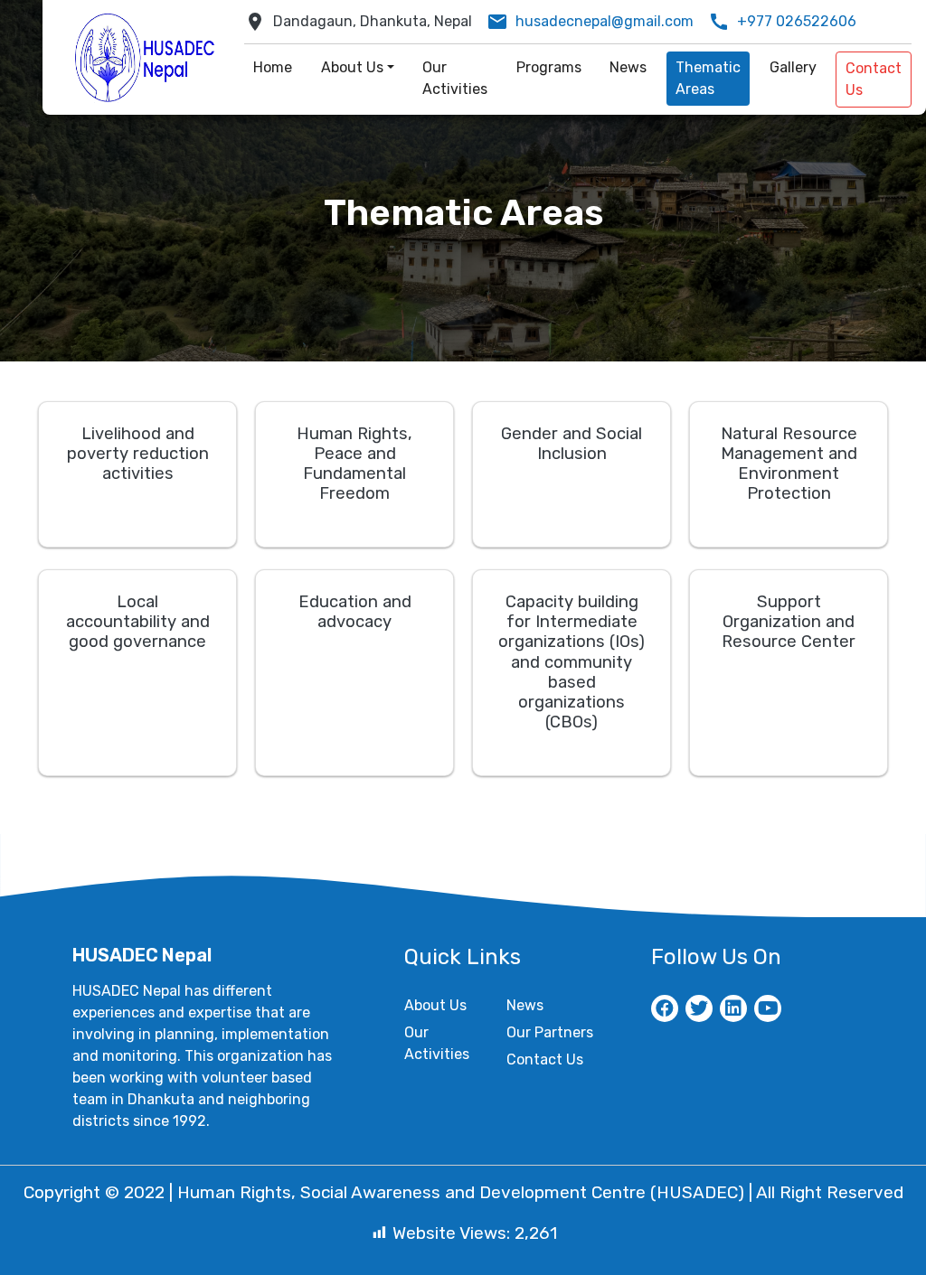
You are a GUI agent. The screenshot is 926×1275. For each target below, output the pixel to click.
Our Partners (549, 1032)
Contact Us (544, 1059)
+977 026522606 (796, 21)
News (524, 1005)
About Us (435, 1005)
